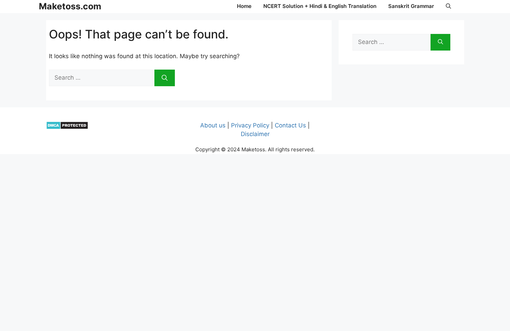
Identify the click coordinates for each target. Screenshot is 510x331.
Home (244, 6)
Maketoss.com (70, 6)
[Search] (164, 78)
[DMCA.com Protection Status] (67, 127)
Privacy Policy (250, 125)
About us (213, 125)
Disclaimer (255, 134)
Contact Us (290, 125)
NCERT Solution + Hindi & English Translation (319, 6)
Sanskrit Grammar (411, 6)
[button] (448, 6)
